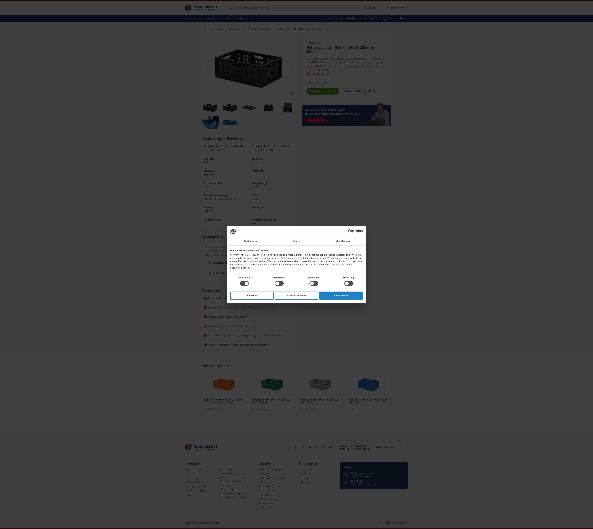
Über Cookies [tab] (343, 241)
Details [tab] (296, 241)
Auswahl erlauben (296, 295)
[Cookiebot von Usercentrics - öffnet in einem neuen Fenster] (349, 231)
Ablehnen (252, 295)
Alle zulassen (341, 295)
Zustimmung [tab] (250, 241)
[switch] (279, 283)
